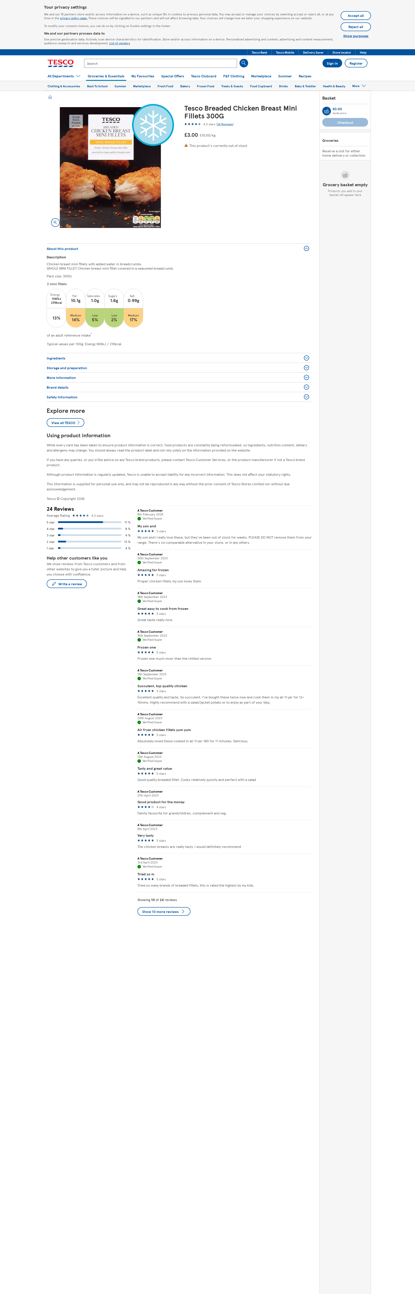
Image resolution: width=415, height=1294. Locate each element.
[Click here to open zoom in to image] (55, 222)
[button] (259, 52)
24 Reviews (225, 124)
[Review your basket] (326, 111)
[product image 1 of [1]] (110, 167)
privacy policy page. (74, 18)
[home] (50, 97)
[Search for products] (243, 63)
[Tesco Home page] (61, 63)
